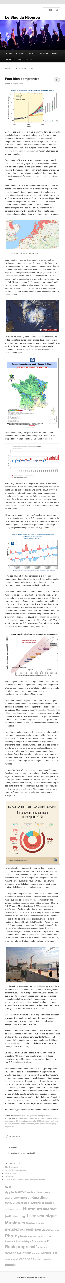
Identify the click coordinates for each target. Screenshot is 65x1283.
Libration (9, 1176)
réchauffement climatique (23, 1123)
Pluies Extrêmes (30, 349)
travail (14, 1259)
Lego (23, 1216)
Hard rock (19, 1210)
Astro (29, 59)
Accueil (9, 53)
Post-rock (10, 1241)
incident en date (24, 1002)
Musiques (44, 53)
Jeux (16, 1216)
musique (48, 1216)
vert (37, 1123)
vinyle (47, 1259)
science (49, 1115)
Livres (54, 53)
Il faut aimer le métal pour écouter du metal (25, 1179)
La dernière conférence (15, 1170)
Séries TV (10, 59)
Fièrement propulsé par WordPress (32, 1277)
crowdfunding (36, 1202)
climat (18, 1115)
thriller (8, 1259)
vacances (27, 1258)
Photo (20, 59)
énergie (32, 1121)
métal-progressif (19, 1229)
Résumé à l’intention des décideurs (20, 150)
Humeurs (32, 53)
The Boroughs (11, 1167)
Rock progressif (21, 1246)
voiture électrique (47, 1123)
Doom (7, 1210)
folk (12, 1209)
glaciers (45, 1121)
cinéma (33, 1197)
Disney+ (50, 1203)
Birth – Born (10, 1173)
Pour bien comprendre (22, 78)
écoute (10, 1264)
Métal (44, 1223)
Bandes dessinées (37, 1192)
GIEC (38, 131)
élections (24, 1121)
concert (11, 1202)
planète (33, 1115)
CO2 (18, 1121)
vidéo (38, 1259)
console (22, 1203)
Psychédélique (23, 1241)
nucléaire (54, 1121)
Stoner (35, 1253)
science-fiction (18, 1253)
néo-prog (55, 1230)
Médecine (33, 1223)
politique (41, 1115)
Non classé (43, 1229)
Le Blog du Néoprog (22, 17)
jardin (8, 1216)
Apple (9, 1192)
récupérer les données (14, 505)
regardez (46, 438)
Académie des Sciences (26, 1118)
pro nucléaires (39, 986)
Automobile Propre (35, 934)
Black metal (10, 1198)
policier (33, 1236)
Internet (50, 1209)
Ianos (7, 294)
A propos (20, 53)
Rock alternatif (40, 1241)
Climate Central (11, 275)
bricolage (21, 1197)
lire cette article (28, 899)
